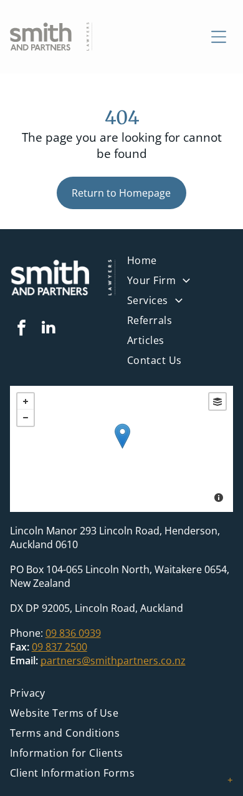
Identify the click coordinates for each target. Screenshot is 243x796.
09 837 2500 (59, 647)
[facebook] (22, 329)
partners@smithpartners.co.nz (113, 660)
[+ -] (122, 449)
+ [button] (25, 401)
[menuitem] (180, 303)
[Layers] (217, 401)
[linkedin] (48, 329)
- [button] (25, 418)
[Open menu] (218, 36)
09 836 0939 (73, 633)
